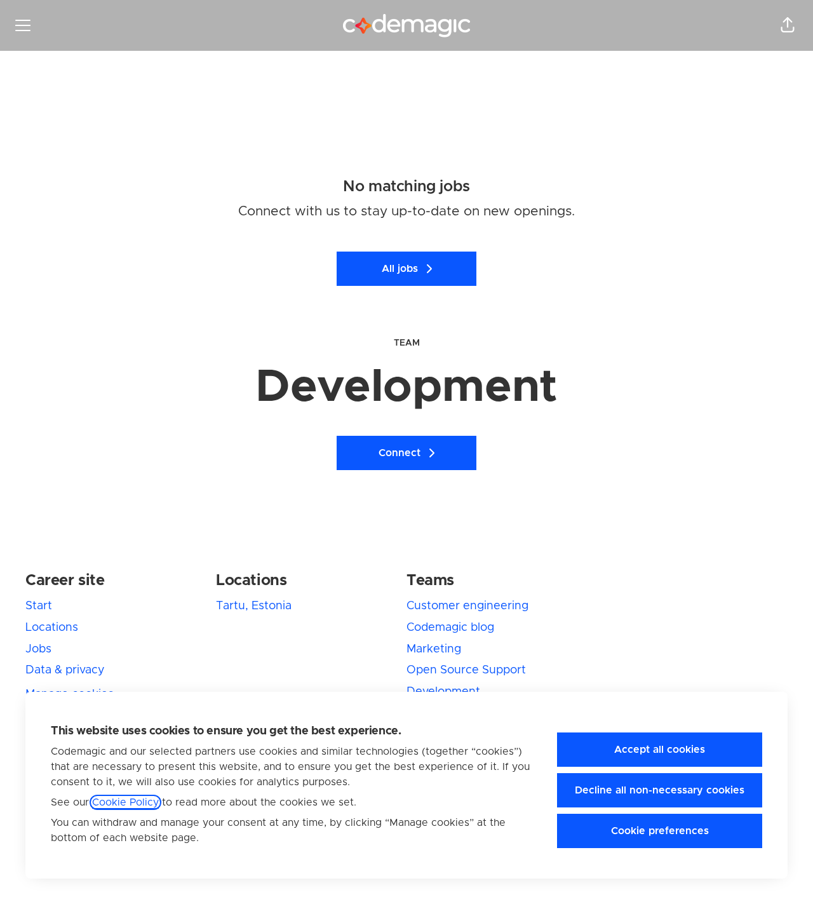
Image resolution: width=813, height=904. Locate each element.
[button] (787, 25)
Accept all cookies (659, 750)
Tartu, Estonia (254, 606)
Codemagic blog (450, 627)
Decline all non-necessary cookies (659, 790)
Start (38, 606)
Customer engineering (467, 606)
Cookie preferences (660, 831)
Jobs (38, 649)
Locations (51, 627)
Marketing (433, 649)
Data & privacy (65, 670)
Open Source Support (466, 670)
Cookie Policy (125, 802)
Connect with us (289, 211)
